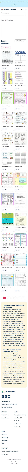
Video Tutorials (18, 418)
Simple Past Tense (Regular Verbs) (7, 85)
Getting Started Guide (20, 415)
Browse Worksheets (7, 407)
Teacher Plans (5, 415)
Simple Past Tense (19, 186)
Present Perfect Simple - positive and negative (7, 166)
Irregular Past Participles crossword (7, 267)
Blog (3, 443)
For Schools (17, 426)
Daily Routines (5, 146)
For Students (17, 423)
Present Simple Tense (20, 85)
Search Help (5, 440)
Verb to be (17, 287)
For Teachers (17, 421)
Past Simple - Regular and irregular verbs (20, 65)
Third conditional (6, 287)
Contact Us (5, 454)
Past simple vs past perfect (20, 227)
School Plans (5, 418)
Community (5, 437)
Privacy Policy (14, 463)
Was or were (5, 227)
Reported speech (6, 207)
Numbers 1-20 (5, 247)
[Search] (3, 13)
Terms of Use (14, 461)
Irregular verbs (18, 166)
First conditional (6, 106)
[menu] (26, 9)
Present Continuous (20, 126)
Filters (6, 47)
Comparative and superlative (7, 186)
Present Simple (5, 65)
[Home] (8, 9)
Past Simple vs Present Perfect (20, 207)
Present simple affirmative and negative (20, 146)
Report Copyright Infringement (10, 451)
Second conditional (19, 106)
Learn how (14, 4)
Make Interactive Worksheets (9, 404)
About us (4, 434)
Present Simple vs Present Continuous (7, 126)
